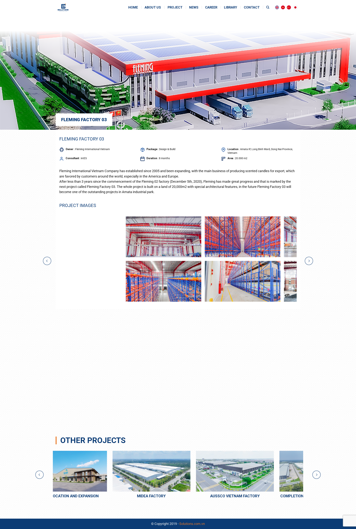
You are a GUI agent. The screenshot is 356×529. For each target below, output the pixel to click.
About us (153, 7)
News (193, 7)
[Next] (309, 261)
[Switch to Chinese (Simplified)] (289, 7)
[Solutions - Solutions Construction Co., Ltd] (70, 7)
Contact (252, 7)
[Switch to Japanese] (295, 7)
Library (230, 7)
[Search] (268, 7)
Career (211, 7)
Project (175, 7)
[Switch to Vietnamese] (283, 7)
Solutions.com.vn (192, 524)
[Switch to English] (277, 7)
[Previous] (47, 261)
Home (133, 7)
